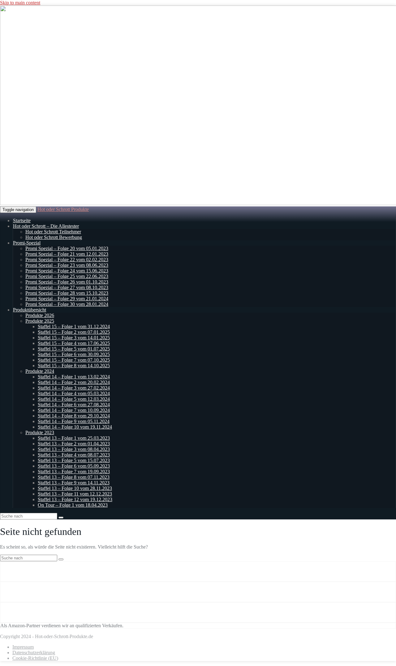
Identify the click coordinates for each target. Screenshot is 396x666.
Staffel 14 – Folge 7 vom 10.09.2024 (74, 410)
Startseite (22, 220)
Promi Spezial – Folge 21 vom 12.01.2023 (66, 254)
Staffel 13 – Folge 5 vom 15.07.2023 (74, 460)
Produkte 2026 (39, 315)
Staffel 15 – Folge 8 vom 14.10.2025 (74, 365)
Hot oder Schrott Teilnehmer (53, 231)
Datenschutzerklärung (33, 652)
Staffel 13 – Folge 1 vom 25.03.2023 (74, 438)
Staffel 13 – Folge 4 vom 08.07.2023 (74, 454)
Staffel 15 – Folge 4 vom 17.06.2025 (74, 343)
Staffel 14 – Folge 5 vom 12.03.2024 (74, 399)
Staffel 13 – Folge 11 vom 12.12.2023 (75, 493)
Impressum (23, 647)
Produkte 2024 (39, 371)
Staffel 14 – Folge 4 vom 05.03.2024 (74, 393)
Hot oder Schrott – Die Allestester (46, 226)
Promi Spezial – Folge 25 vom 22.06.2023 (66, 276)
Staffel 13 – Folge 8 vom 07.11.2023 (74, 477)
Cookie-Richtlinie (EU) (35, 658)
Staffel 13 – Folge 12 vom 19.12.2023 (75, 499)
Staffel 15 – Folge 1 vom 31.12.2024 (74, 326)
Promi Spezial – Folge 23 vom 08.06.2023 (66, 265)
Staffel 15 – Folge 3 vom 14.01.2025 (74, 337)
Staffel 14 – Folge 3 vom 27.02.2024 (74, 387)
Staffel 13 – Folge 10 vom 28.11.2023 (75, 488)
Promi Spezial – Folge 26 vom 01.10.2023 (66, 281)
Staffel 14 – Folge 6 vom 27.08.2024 (74, 404)
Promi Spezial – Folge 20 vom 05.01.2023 (66, 248)
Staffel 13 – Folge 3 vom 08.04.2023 (74, 449)
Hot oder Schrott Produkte (63, 209)
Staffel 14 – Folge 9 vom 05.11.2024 (74, 421)
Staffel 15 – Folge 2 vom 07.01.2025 (74, 332)
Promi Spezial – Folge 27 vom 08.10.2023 (66, 287)
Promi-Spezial (27, 242)
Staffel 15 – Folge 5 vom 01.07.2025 (74, 348)
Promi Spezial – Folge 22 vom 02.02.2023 (66, 259)
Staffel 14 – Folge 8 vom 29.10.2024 (74, 415)
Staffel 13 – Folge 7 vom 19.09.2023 (74, 471)
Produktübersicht (29, 309)
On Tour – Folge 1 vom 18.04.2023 (73, 505)
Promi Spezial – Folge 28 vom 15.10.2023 (66, 293)
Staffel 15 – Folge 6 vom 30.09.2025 (74, 354)
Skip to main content (20, 2)
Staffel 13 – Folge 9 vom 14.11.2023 (74, 482)
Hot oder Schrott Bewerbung (53, 237)
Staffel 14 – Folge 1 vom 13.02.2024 (74, 376)
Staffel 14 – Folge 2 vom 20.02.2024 (74, 382)
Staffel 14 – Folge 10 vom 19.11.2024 (75, 427)
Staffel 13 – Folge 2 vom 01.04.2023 (74, 443)
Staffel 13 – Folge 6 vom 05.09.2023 (74, 466)
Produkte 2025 (39, 321)
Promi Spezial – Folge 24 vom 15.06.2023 (66, 270)
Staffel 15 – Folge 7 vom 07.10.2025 (74, 360)
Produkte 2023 (39, 432)
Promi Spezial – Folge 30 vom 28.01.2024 (66, 304)
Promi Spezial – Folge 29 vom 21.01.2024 (66, 298)
